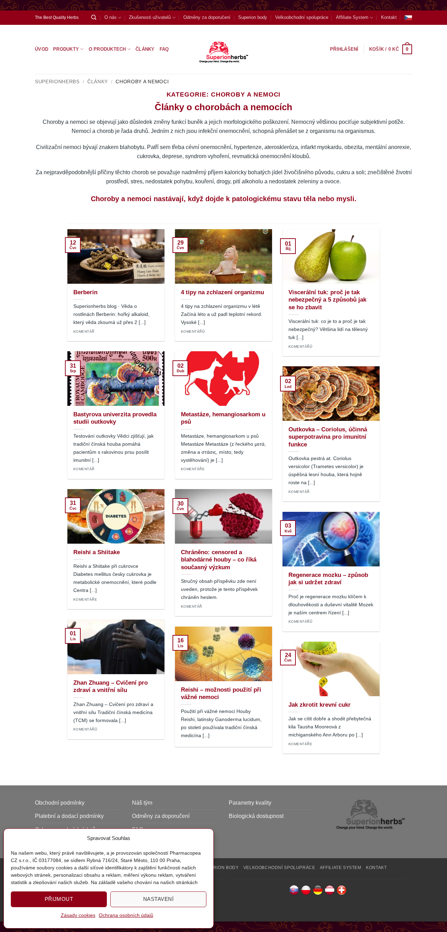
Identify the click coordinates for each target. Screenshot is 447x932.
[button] (390, 49)
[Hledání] (93, 17)
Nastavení (158, 899)
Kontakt (389, 17)
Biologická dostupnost (256, 816)
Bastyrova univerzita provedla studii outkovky (114, 418)
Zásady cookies (78, 915)
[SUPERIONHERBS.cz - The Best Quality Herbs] (223, 49)
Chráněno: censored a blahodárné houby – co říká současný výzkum (218, 560)
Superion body (252, 17)
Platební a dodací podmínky (69, 816)
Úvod (41, 49)
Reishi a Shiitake (96, 552)
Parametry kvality (250, 803)
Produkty (66, 49)
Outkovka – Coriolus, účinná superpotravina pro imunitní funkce (327, 437)
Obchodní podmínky (60, 803)
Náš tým (142, 803)
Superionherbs (57, 81)
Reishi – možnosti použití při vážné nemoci (221, 693)
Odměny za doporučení (206, 17)
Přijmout (59, 899)
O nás (110, 17)
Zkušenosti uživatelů (150, 17)
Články (145, 49)
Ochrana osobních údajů (126, 915)
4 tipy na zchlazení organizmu (222, 292)
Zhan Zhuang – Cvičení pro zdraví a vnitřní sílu (110, 686)
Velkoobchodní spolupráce (301, 17)
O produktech (107, 49)
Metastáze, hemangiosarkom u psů (223, 418)
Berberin (85, 292)
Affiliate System (352, 17)
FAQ (164, 49)
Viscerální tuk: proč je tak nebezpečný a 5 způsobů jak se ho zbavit (327, 300)
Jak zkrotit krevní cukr (319, 704)
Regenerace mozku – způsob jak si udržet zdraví (328, 579)
